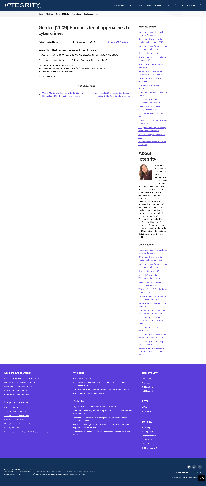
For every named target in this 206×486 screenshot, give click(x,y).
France (167, 5)
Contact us (197, 472)
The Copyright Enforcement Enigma (88, 393)
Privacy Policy (182, 472)
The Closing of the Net (83, 378)
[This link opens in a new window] (189, 467)
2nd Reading (147, 383)
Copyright (179, 5)
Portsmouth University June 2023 (18, 386)
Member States (148, 439)
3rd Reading (147, 387)
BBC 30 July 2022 (12, 428)
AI (130, 5)
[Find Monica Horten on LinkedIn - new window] (194, 467)
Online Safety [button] (119, 5)
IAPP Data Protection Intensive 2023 (20, 382)
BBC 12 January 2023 (14, 407)
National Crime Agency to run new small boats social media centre (151, 351)
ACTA (144, 407)
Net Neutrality (148, 391)
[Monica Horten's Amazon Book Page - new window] (200, 467)
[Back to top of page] (202, 477)
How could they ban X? (148, 53)
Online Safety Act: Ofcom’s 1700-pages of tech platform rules (151, 320)
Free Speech (147, 431)
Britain (158, 5)
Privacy (139, 5)
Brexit (148, 5)
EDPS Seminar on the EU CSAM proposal (22, 378)
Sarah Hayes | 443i (195, 477)
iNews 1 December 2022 (15, 419)
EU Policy (146, 427)
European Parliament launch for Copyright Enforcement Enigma (101, 389)
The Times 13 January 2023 (16, 415)
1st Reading (147, 379)
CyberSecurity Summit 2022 (16, 394)
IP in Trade (146, 411)
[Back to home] (24, 5)
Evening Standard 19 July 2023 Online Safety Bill (26, 432)
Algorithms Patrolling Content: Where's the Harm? (95, 406)
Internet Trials (148, 444)
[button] (201, 5)
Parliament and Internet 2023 (17, 390)
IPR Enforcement (149, 448)
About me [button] (191, 5)
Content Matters (149, 435)
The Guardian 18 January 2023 (18, 411)
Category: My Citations (118, 42)
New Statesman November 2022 (18, 424)
